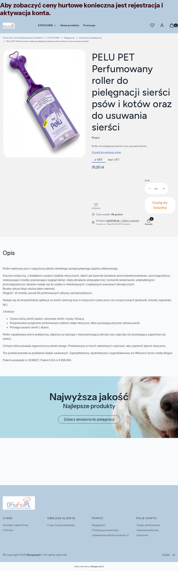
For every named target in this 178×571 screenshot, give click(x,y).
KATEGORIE (53, 37)
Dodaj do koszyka (160, 205)
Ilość (147, 180)
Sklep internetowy (88, 566)
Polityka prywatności (105, 530)
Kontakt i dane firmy (15, 525)
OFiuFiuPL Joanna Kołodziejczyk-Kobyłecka (23, 37)
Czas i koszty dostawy (61, 525)
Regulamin (98, 525)
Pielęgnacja (69, 37)
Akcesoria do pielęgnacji (90, 37)
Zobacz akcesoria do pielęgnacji (89, 419)
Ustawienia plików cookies (109, 535)
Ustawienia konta (147, 530)
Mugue (96, 137)
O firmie (8, 530)
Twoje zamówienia (148, 525)
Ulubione (142, 535)
